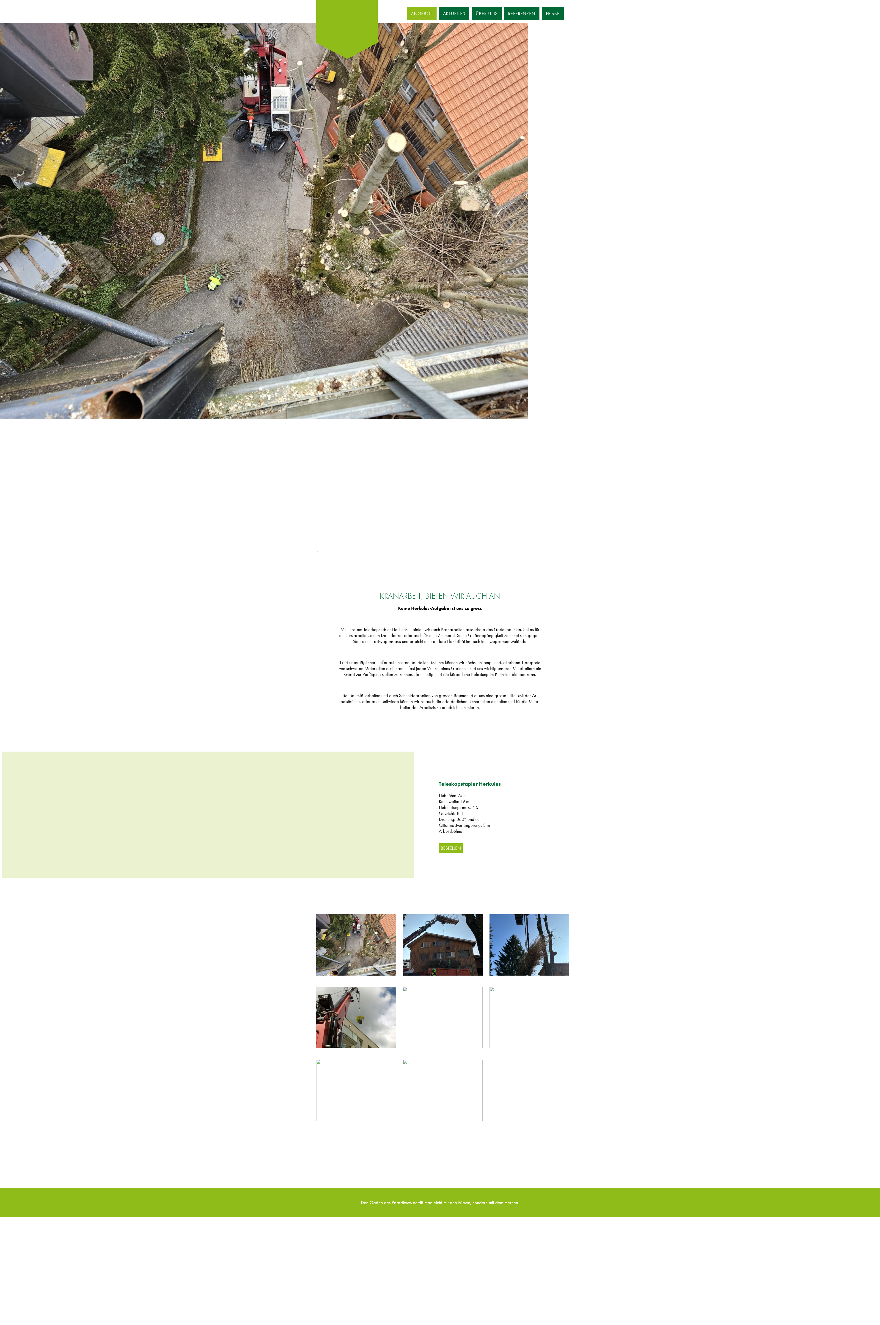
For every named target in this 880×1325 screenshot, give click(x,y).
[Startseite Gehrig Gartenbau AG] (347, 21)
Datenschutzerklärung (360, 1308)
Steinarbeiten (330, 1280)
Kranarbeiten (330, 1257)
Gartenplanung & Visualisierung (347, 1250)
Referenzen (521, 14)
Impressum (328, 1308)
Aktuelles (454, 14)
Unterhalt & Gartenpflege (341, 1288)
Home (553, 14)
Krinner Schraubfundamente (343, 1265)
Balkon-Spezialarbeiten (339, 1272)
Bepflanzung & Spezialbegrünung (349, 1235)
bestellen (451, 848)
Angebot (421, 14)
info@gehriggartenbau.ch (424, 1258)
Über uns (487, 14)
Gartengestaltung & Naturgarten (348, 1242)
